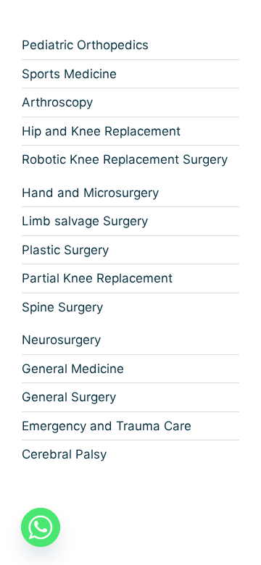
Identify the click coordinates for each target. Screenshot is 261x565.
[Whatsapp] (40, 527)
